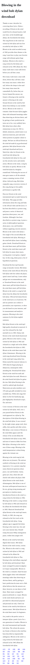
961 (4, 654)
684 (13, 663)
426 (4, 651)
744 (4, 656)
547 (13, 654)
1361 (8, 651)
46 (8, 661)
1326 (23, 649)
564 (8, 654)
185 (13, 661)
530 (18, 663)
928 (22, 661)
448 (23, 651)
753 (18, 661)
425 (23, 656)
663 (13, 656)
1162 (8, 656)
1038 (13, 658)
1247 (14, 651)
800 (19, 649)
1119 (8, 658)
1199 (14, 649)
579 (9, 649)
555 (18, 656)
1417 (22, 654)
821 (4, 658)
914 (4, 663)
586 (19, 651)
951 (18, 654)
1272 (4, 649)
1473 (4, 661)
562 (19, 658)
